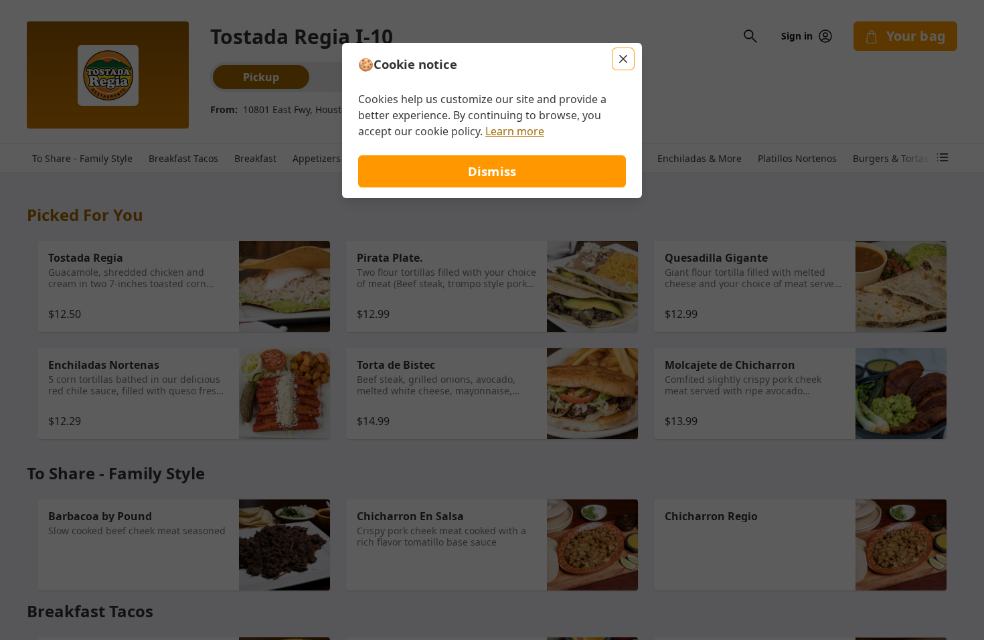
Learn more (514, 131)
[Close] (623, 59)
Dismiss (492, 171)
